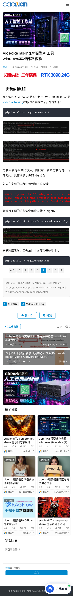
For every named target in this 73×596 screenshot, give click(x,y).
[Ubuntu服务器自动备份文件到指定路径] (19, 466)
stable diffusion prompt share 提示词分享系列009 (19, 440)
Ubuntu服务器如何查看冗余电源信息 (54, 481)
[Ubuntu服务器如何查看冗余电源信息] (54, 466)
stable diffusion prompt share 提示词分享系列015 (54, 522)
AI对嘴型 (13, 303)
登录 (7, 567)
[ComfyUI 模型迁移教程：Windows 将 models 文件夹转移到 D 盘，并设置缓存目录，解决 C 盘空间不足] (54, 425)
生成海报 (13, 326)
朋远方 (6, 66)
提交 (36, 572)
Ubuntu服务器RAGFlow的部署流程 (18, 522)
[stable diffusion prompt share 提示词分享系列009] (19, 425)
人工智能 (9, 501)
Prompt (8, 419)
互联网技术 (9, 460)
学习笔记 (54, 66)
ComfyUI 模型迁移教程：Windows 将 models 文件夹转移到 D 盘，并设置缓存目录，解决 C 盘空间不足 (54, 440)
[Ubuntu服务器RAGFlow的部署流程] (19, 507)
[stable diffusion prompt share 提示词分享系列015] (54, 507)
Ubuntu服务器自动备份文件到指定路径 (19, 481)
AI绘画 (44, 66)
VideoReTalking (13, 102)
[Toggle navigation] (67, 4)
